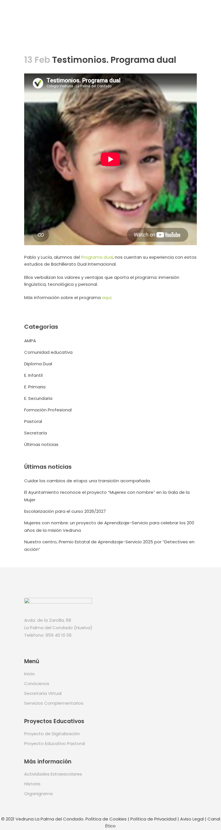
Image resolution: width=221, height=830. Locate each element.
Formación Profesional (48, 410)
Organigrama (38, 794)
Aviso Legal (192, 819)
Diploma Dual (38, 364)
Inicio (29, 674)
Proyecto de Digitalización (52, 734)
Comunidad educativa (48, 352)
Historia (32, 784)
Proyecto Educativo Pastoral (54, 743)
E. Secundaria (38, 398)
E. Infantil (33, 375)
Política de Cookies (106, 819)
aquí (106, 297)
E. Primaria (34, 387)
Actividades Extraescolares (53, 774)
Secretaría (35, 433)
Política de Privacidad (153, 819)
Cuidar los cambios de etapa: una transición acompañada (87, 481)
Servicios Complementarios (53, 703)
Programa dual (97, 257)
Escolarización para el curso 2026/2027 (65, 511)
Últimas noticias (41, 444)
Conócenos (36, 683)
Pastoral (33, 421)
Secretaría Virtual (43, 693)
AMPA (30, 341)
